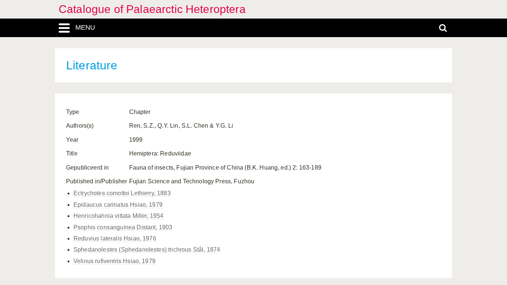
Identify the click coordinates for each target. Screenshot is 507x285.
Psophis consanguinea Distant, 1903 (122, 227)
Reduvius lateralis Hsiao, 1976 (114, 238)
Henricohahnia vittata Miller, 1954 (118, 216)
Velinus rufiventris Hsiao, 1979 (114, 261)
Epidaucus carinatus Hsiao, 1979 (118, 205)
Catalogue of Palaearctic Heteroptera (152, 9)
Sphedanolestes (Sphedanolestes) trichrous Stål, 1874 (146, 249)
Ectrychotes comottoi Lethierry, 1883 (122, 193)
